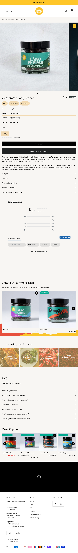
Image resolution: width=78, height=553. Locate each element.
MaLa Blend (44, 453)
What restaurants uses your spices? (15, 400)
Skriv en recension (65, 237)
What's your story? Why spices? (13, 395)
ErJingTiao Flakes (8, 453)
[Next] (77, 94)
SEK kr (10, 533)
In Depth (5, 174)
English (18, 533)
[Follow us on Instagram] (61, 503)
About (32, 504)
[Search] (12, 11)
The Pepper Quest (6, 19)
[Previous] (4, 308)
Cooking (5, 178)
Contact (32, 511)
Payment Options (8, 188)
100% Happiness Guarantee (12, 192)
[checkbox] (55, 245)
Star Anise (43, 329)
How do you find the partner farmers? (16, 419)
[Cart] (70, 11)
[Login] (66, 11)
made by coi (14, 541)
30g (5, 134)
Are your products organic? (12, 409)
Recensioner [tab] (14, 238)
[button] (39, 217)
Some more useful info (10, 405)
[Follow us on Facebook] (55, 503)
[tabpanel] (39, 258)
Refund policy (34, 518)
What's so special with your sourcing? (15, 414)
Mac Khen (5, 329)
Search (32, 501)
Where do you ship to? (10, 391)
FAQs (31, 508)
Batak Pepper (62, 453)
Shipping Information (9, 183)
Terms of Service (35, 514)
